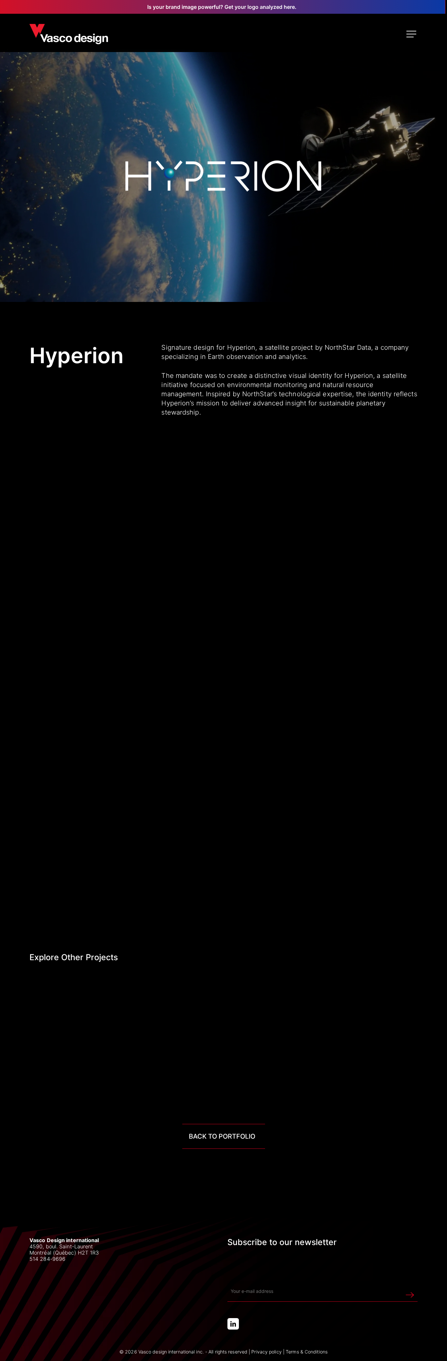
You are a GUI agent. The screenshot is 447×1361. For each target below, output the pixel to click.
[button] (412, 34)
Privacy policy (266, 1351)
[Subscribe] (410, 1291)
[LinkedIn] (233, 1324)
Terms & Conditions (307, 1351)
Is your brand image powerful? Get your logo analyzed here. (221, 7)
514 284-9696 (47, 1259)
